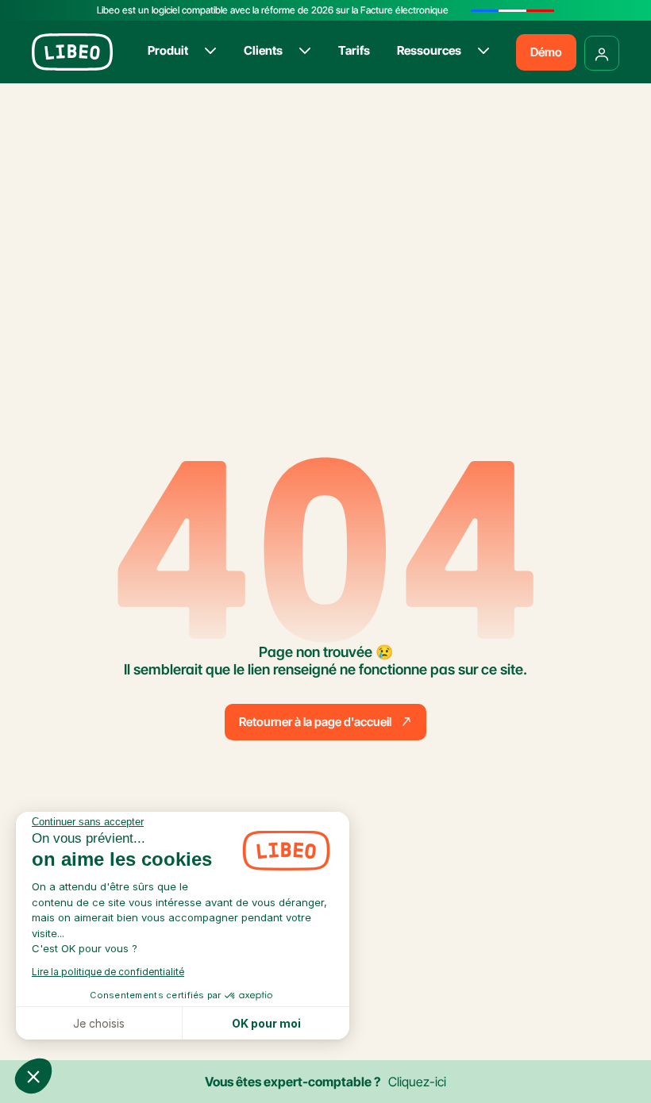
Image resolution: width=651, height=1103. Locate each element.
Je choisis (99, 1023)
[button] (33, 1076)
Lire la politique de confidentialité (108, 972)
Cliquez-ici (417, 1082)
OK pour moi (266, 1023)
